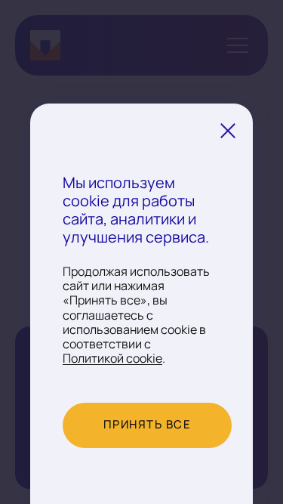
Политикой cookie (112, 359)
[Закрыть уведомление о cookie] (227, 130)
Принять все (147, 425)
